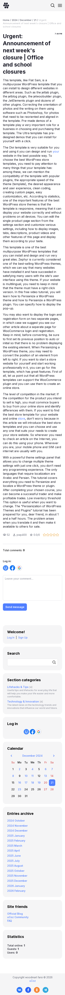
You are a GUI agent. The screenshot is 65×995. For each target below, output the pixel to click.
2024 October (16, 820)
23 (19, 789)
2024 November (17, 825)
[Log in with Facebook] (12, 568)
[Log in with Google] (19, 568)
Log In (10, 637)
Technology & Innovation (23, 701)
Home (6, 20)
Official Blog (15, 913)
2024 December (17, 830)
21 (35, 20)
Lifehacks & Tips (18, 686)
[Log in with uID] (5, 568)
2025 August (15, 865)
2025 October (15, 870)
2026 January (16, 885)
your (55, 151)
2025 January (16, 835)
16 (19, 782)
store (21, 418)
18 (32, 782)
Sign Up (23, 637)
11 (32, 775)
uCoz (32, 980)
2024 (15, 20)
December (26, 20)
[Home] (6, 5)
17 (26, 782)
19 (39, 782)
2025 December (17, 880)
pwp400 (22, 534)
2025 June (14, 855)
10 (26, 775)
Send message (14, 606)
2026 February (16, 890)
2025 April (13, 850)
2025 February (16, 840)
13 (45, 775)
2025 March (14, 845)
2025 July (13, 860)
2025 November (17, 875)
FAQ (9, 920)
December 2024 (32, 755)
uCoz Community (18, 917)
